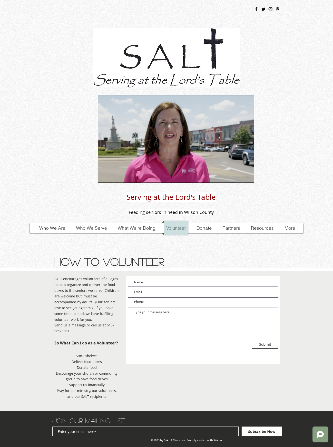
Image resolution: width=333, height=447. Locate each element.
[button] (247, 177)
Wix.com (219, 440)
